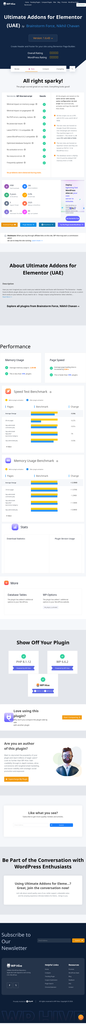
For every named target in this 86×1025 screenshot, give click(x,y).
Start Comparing (71, 717)
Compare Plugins (47, 2)
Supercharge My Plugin (17, 779)
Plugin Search (49, 983)
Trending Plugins (35, 2)
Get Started (81, 5)
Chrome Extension (50, 987)
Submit (61, 825)
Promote (64, 2)
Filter (54, 2)
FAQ (70, 983)
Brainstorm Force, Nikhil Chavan (52, 25)
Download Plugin (8, 225)
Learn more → (37, 240)
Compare (46, 69)
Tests (33, 69)
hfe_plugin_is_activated (50, 607)
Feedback (71, 980)
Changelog (60, 69)
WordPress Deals (73, 2)
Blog (59, 2)
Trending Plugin (50, 976)
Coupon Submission (51, 980)
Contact (71, 987)
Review (17, 69)
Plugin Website (27, 225)
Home (27, 2)
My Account (27, 5)
